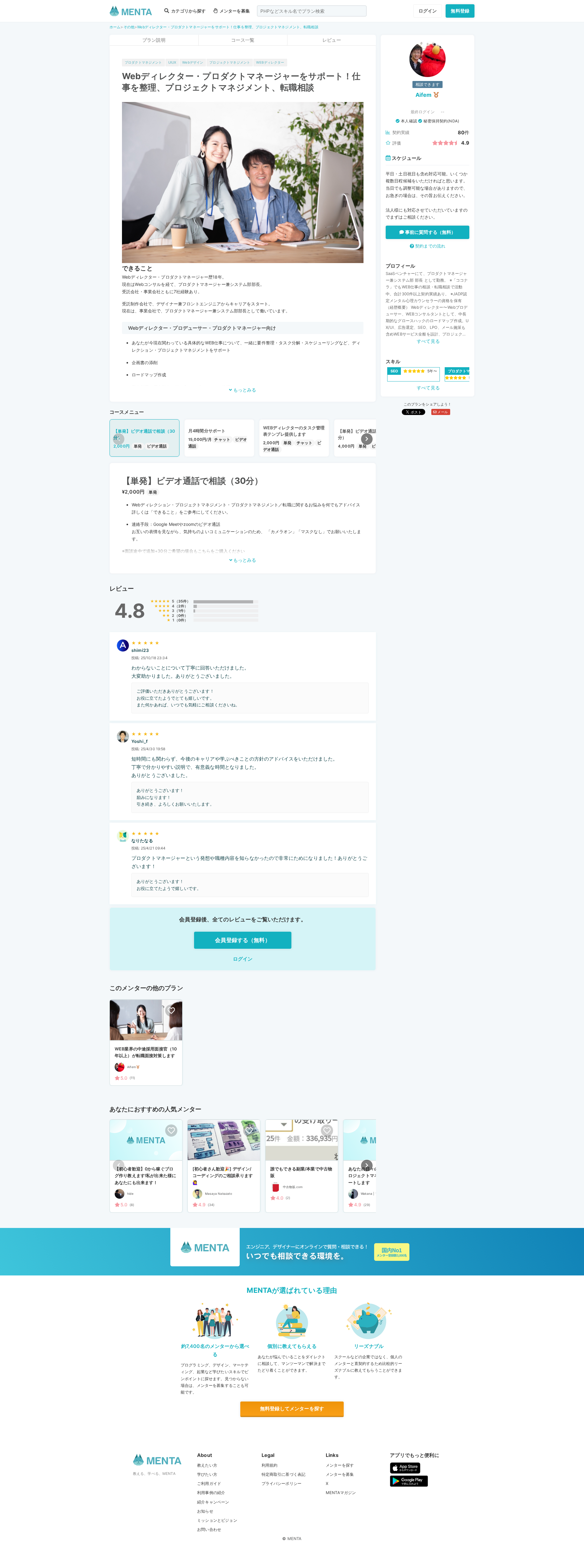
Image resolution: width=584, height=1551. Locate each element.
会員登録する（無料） (242, 940)
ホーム (114, 27)
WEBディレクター (270, 62)
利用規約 (270, 1465)
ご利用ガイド (209, 1483)
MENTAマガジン (341, 1492)
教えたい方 (207, 1465)
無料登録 (460, 11)
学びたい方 (207, 1474)
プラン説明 (153, 40)
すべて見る (428, 341)
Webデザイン (192, 62)
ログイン (428, 11)
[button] (367, 439)
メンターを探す (340, 1465)
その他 (128, 27)
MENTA (294, 1538)
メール (442, 412)
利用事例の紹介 (211, 1492)
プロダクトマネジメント (143, 62)
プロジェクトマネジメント (229, 62)
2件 (181, 606)
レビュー (331, 40)
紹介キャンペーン (213, 1502)
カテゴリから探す (188, 10)
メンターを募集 (234, 10)
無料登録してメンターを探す (292, 1408)
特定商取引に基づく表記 (284, 1474)
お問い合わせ (209, 1529)
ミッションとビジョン (217, 1520)
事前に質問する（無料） (430, 232)
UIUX (172, 62)
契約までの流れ (429, 245)
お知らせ (205, 1511)
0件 (181, 615)
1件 (181, 610)
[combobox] (312, 10)
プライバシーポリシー (282, 1483)
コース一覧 (242, 40)
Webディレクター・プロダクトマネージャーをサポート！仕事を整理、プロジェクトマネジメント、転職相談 (227, 27)
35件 (182, 601)
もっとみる (244, 390)
